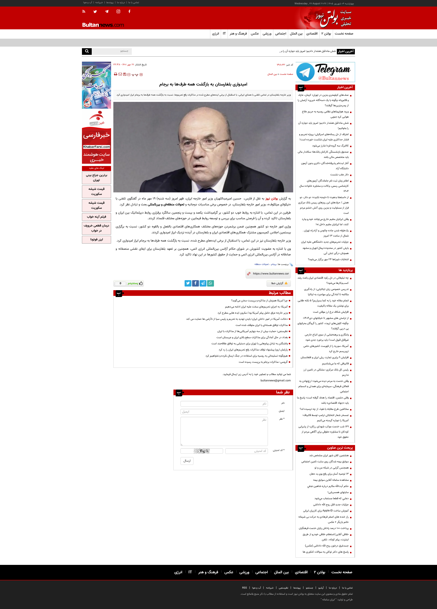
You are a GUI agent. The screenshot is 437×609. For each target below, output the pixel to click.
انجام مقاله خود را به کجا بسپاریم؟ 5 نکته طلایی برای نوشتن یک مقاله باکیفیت (323, 303)
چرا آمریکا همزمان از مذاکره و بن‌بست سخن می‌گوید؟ (259, 301)
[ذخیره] (124, 74)
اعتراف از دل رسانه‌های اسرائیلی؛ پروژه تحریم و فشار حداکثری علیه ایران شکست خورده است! (324, 137)
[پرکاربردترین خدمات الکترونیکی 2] (96, 85)
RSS (244, 588)
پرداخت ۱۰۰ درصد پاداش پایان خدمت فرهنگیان (324, 528)
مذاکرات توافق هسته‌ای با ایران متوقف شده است (262, 325)
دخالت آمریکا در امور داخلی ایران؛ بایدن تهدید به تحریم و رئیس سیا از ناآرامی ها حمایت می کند (237, 319)
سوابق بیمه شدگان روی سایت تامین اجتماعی (325, 462)
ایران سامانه (328, 600)
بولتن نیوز (271, 198)
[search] (87, 51)
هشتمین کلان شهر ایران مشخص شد (329, 455)
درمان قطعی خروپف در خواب (96, 228)
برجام (274, 264)
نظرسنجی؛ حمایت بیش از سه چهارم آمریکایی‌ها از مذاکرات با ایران (252, 331)
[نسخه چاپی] (115, 74)
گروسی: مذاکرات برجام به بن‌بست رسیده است (263, 362)
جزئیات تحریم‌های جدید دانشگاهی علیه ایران (325, 242)
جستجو (309, 588)
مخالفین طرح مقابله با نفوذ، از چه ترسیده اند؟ (324, 409)
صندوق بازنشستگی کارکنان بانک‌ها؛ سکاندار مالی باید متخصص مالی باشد (323, 154)
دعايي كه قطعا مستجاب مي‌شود (332, 498)
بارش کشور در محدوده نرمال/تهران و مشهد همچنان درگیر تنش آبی (325, 250)
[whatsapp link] (210, 283)
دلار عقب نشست (339, 175)
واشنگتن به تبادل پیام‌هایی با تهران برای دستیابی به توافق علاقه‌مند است (249, 344)
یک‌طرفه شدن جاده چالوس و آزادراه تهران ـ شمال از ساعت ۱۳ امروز (326, 233)
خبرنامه (99, 3)
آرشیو (321, 588)
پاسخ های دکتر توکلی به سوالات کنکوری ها (326, 552)
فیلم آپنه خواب (96, 216)
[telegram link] (203, 283)
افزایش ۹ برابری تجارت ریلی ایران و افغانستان (325, 357)
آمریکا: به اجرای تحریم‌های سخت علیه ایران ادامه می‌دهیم (256, 307)
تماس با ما (133, 3)
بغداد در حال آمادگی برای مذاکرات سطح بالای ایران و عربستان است (252, 337)
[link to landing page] (332, 18)
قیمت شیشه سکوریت (96, 192)
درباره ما (121, 3)
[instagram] (118, 12)
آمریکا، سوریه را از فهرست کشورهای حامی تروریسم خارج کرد (326, 348)
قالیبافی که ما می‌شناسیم (335, 364)
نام (283, 403)
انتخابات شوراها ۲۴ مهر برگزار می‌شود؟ (328, 259)
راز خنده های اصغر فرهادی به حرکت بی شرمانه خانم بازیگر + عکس (323, 519)
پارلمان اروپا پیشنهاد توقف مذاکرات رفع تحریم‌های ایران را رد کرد (253, 350)
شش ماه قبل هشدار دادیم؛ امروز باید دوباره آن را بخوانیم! (305, 51)
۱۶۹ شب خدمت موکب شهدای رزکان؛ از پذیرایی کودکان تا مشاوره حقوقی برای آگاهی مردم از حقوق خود (323, 432)
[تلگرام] (325, 72)
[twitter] (95, 12)
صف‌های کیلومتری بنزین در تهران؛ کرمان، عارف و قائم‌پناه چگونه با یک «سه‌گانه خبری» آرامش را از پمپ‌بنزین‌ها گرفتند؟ (323, 100)
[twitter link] (188, 283)
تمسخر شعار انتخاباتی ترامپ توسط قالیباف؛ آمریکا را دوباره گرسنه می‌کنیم (325, 418)
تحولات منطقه (261, 264)
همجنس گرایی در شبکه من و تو (332, 468)
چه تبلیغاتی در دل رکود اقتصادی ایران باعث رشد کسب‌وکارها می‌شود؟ (323, 280)
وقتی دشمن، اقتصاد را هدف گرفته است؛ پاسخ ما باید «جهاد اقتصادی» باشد (323, 400)
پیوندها (110, 3)
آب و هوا (87, 3)
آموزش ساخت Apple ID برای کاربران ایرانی (326, 511)
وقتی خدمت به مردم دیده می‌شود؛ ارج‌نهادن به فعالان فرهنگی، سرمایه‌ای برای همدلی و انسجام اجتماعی (323, 386)
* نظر (282, 419)
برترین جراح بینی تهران (96, 178)
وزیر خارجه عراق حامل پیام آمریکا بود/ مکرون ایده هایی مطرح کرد (253, 313)
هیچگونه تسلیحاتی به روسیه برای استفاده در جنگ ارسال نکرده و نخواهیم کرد (247, 356)
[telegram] (106, 11)
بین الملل (272, 74)
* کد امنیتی (279, 450)
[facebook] (129, 12)
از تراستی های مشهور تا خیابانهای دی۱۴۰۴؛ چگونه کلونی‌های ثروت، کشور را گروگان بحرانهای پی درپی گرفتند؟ (323, 323)
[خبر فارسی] (96, 137)
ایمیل (282, 411)
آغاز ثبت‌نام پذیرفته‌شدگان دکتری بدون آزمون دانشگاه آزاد (325, 166)
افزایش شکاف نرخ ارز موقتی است (331, 312)
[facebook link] (195, 283)
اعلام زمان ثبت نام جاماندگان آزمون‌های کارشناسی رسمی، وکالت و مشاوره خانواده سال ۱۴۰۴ (324, 186)
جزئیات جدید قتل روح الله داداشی (331, 505)
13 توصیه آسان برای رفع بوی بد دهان (329, 474)
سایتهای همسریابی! (338, 492)
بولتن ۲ (326, 33)
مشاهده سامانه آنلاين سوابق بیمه (331, 480)
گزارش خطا (277, 283)
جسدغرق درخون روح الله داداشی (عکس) (327, 546)
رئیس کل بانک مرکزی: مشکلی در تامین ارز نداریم (326, 372)
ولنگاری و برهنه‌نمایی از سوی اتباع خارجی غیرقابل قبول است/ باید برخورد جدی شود (327, 337)
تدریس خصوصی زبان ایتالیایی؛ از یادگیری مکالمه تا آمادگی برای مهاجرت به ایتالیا (326, 292)
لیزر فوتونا (96, 239)
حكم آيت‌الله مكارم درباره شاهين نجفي (328, 486)
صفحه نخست (344, 33)
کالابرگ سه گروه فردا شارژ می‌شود (330, 146)
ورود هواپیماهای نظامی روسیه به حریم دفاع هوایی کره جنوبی (325, 114)
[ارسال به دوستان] (120, 74)
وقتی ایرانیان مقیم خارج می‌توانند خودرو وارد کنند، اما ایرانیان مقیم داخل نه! (325, 221)
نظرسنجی (283, 588)
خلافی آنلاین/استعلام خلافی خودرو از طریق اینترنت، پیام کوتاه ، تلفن (326, 537)
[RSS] (85, 12)
